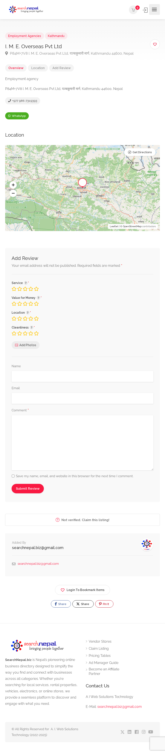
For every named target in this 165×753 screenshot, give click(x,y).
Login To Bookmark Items (85, 590)
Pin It (105, 604)
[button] (13, 185)
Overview (15, 68)
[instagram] (143, 732)
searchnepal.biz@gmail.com (38, 547)
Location (38, 68)
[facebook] (136, 732)
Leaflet (114, 226)
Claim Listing (99, 649)
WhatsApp (18, 115)
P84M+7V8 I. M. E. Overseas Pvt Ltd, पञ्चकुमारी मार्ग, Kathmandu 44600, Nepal (71, 53)
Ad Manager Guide (103, 663)
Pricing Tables (100, 656)
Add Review (61, 68)
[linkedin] (129, 732)
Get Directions (142, 152)
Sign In (145, 10)
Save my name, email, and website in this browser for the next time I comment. (74, 476)
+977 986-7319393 (24, 100)
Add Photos (27, 345)
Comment (20, 410)
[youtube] (150, 732)
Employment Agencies (24, 36)
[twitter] (122, 732)
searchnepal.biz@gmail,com (119, 707)
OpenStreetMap (132, 226)
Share (62, 604)
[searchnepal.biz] (26, 9)
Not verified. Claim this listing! (85, 520)
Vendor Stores (100, 641)
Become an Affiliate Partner (104, 671)
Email (16, 388)
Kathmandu (56, 36)
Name (16, 366)
